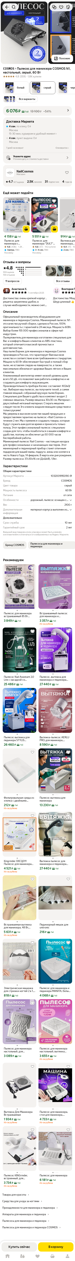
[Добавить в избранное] (61, 7)
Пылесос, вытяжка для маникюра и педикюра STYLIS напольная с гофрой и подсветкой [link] (53, 678)
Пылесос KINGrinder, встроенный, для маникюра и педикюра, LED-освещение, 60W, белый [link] (17, 1177)
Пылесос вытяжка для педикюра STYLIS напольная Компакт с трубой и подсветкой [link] (17, 739)
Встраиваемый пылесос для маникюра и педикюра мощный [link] (54, 615)
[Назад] (7, 7)
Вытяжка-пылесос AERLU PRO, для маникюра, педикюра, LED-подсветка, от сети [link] (55, 739)
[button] (16, 87)
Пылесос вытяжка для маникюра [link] (52, 799)
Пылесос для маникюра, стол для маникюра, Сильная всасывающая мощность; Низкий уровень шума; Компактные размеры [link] (54, 1113)
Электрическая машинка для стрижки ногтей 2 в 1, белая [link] (18, 989)
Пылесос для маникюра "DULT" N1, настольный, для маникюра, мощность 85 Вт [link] (43, 242)
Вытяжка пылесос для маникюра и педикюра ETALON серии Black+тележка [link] (53, 862)
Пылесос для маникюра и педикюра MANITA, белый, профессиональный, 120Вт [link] (55, 989)
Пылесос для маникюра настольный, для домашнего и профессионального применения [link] (18, 1050)
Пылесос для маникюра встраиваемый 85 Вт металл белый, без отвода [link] (19, 615)
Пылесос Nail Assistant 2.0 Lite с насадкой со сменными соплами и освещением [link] (19, 678)
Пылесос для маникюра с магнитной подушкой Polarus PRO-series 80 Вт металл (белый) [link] (14, 242)
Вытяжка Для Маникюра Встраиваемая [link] (18, 1113)
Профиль (67, 1256)
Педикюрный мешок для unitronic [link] (54, 926)
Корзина (52, 1256)
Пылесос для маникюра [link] (53, 1175)
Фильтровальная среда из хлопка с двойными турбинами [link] (19, 799)
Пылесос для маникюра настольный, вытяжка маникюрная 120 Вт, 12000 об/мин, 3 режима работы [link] (55, 1050)
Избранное (37, 1256)
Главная (7, 1256)
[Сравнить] (54, 7)
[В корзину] (26, 229)
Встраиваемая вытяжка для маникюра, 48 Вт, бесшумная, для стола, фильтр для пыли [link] (18, 926)
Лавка (22, 1256)
